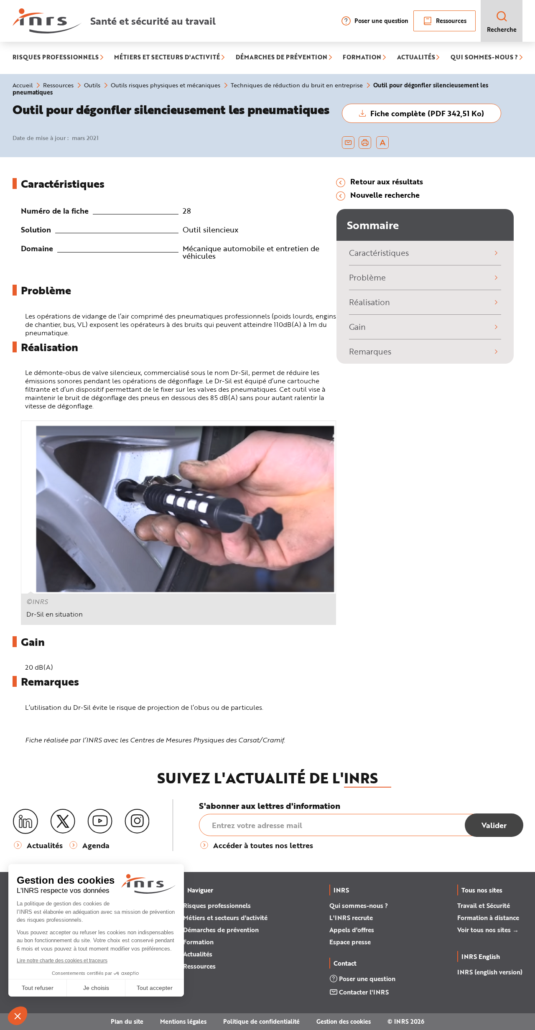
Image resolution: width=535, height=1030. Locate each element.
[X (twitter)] (62, 821)
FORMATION (362, 57)
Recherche (502, 29)
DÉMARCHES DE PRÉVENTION (281, 57)
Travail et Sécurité (483, 905)
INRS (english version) (489, 971)
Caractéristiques (379, 252)
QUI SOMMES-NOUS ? (484, 57)
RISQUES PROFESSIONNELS (56, 57)
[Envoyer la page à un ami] (348, 142)
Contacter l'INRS (364, 992)
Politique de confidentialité (261, 1021)
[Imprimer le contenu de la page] (365, 142)
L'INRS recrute (351, 917)
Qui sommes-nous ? (358, 905)
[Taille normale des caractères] (383, 142)
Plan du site (127, 1021)
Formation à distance (488, 917)
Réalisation (369, 302)
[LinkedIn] (25, 821)
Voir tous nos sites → (488, 929)
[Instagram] (137, 821)
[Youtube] (99, 821)
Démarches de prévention (221, 929)
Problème (367, 277)
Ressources (451, 20)
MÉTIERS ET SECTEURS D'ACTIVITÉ (167, 57)
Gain (357, 326)
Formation (198, 941)
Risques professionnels (217, 905)
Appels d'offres (351, 929)
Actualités (197, 954)
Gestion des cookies (343, 1021)
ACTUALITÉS (416, 57)
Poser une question (381, 20)
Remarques (370, 351)
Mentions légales (183, 1021)
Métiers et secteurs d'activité (225, 917)
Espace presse (350, 941)
